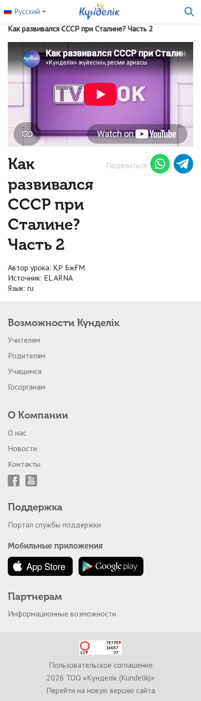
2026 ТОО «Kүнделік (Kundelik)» (100, 677)
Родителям (26, 355)
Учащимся (24, 371)
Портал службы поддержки (54, 524)
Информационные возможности (62, 613)
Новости (22, 448)
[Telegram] (183, 165)
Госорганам (26, 387)
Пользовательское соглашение (101, 665)
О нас (17, 433)
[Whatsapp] (160, 165)
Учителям (24, 340)
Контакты (24, 464)
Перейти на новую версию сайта (100, 690)
